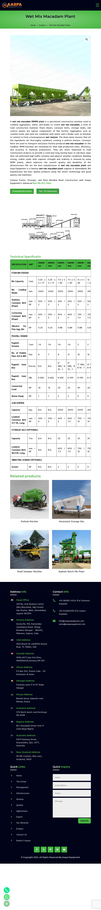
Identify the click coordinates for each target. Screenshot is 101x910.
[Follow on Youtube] (64, 849)
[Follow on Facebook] (37, 849)
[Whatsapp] (7, 897)
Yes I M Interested (48, 191)
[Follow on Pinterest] (50, 849)
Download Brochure (22, 191)
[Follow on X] (44, 849)
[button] (86, 39)
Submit (84, 821)
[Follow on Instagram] (57, 849)
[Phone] (7, 890)
